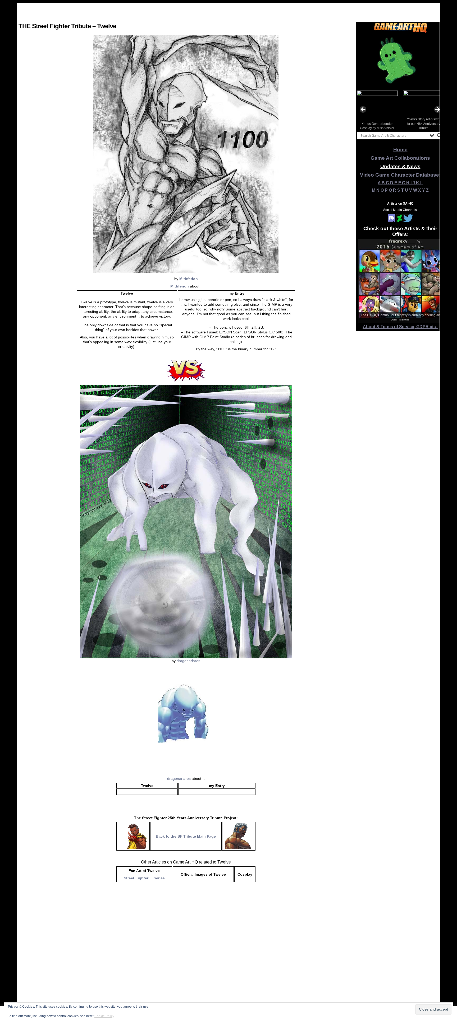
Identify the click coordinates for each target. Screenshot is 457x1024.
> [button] (437, 110)
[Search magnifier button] (439, 135)
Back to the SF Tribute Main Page (186, 836)
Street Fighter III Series (144, 878)
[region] (400, 60)
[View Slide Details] (400, 60)
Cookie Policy (104, 1016)
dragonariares (188, 661)
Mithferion (188, 279)
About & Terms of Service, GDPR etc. (400, 326)
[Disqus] (186, 954)
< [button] (363, 110)
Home (400, 149)
